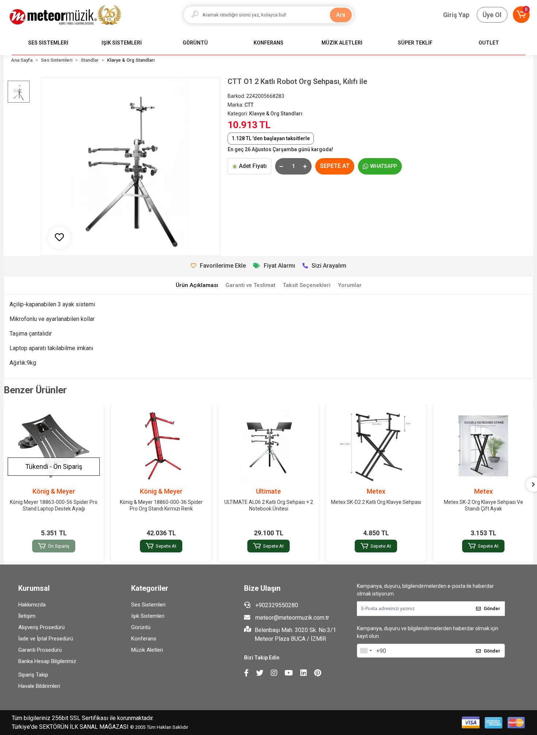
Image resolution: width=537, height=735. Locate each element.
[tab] (197, 285)
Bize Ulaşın (262, 588)
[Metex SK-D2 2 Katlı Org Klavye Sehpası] (376, 446)
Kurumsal (34, 588)
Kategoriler (149, 588)
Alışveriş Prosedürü (41, 627)
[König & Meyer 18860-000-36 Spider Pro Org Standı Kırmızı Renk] (161, 446)
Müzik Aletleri (147, 650)
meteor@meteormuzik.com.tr (292, 617)
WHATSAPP (383, 166)
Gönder (492, 608)
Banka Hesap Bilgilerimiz (47, 661)
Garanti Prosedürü (40, 650)
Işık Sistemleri (147, 616)
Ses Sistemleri (148, 604)
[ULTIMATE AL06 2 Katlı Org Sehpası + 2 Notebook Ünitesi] (268, 446)
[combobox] (365, 650)
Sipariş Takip (33, 674)
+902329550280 (276, 605)
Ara (340, 14)
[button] (521, 14)
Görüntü (141, 627)
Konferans (143, 638)
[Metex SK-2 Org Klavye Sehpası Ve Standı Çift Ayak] (483, 446)
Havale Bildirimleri (39, 686)
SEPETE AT (335, 165)
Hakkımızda (32, 604)
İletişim (26, 616)
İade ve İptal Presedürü (45, 638)
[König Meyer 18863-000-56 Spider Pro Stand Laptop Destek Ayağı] (54, 446)
